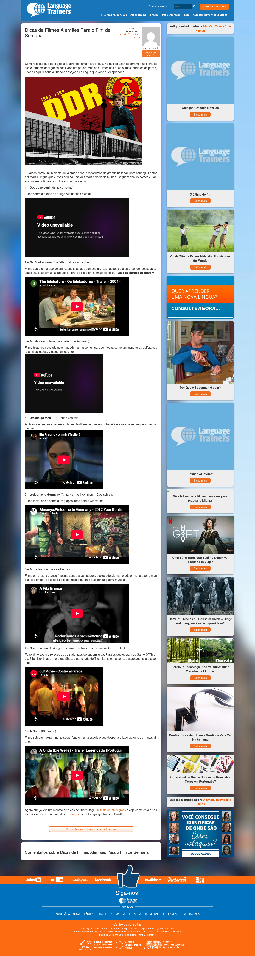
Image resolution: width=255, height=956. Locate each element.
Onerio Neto (153, 48)
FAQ (186, 14)
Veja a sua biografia (151, 53)
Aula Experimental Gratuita (210, 14)
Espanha (135, 914)
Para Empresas (171, 14)
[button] (194, 6)
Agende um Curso (214, 6)
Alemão (123, 34)
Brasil (102, 914)
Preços (154, 14)
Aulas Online (138, 14)
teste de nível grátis (113, 810)
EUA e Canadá (190, 914)
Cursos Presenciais (115, 14)
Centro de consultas (127, 924)
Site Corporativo (147, 934)
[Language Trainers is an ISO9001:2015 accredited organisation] (95, 945)
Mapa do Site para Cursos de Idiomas (118, 934)
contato (74, 814)
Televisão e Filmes (134, 35)
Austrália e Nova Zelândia (74, 914)
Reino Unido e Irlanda (161, 914)
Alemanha (118, 914)
